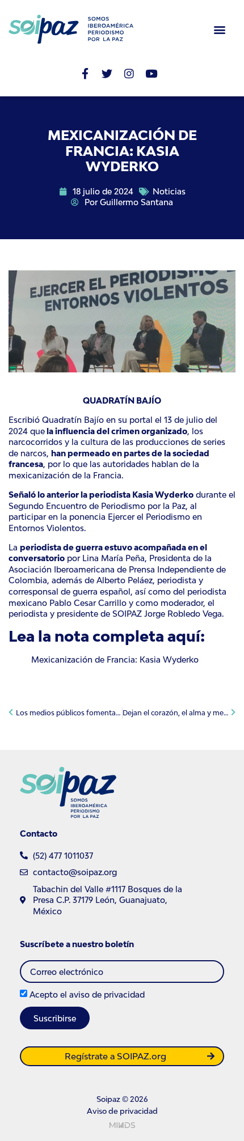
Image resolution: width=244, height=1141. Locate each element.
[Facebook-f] (84, 73)
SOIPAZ (126, 613)
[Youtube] (151, 73)
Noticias (169, 191)
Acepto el (87, 995)
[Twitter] (107, 73)
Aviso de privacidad (122, 1110)
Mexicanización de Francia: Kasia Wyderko (115, 659)
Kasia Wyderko (162, 494)
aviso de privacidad (107, 995)
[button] (220, 29)
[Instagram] (129, 73)
